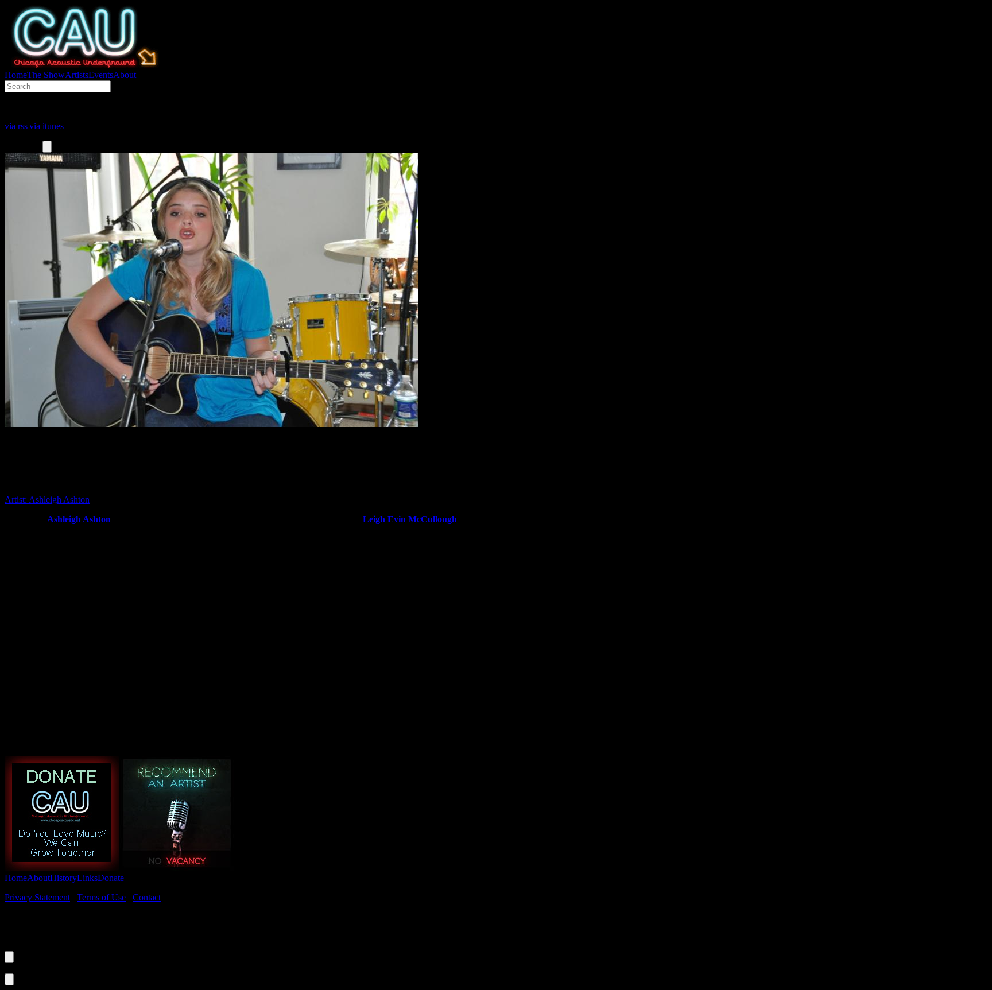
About (124, 75)
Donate (111, 878)
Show (46, 75)
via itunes (46, 126)
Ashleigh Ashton (79, 519)
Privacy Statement (37, 897)
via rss (16, 126)
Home (16, 75)
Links (87, 878)
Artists (76, 75)
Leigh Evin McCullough (410, 519)
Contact (147, 897)
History (63, 878)
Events (100, 75)
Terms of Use (101, 897)
